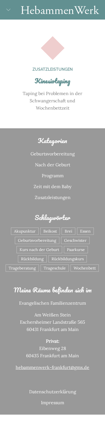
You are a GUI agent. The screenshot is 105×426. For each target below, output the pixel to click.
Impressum (52, 402)
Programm (53, 175)
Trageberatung (22, 268)
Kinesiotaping (52, 80)
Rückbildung (32, 258)
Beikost (50, 231)
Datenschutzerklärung (52, 391)
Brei (68, 231)
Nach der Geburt (52, 164)
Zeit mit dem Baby (52, 186)
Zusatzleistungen (52, 69)
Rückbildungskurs (68, 258)
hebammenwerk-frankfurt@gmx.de (52, 367)
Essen (85, 231)
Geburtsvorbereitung (53, 154)
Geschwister (75, 240)
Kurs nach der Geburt (39, 249)
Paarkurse (76, 249)
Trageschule (55, 268)
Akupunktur (25, 231)
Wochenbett (85, 268)
